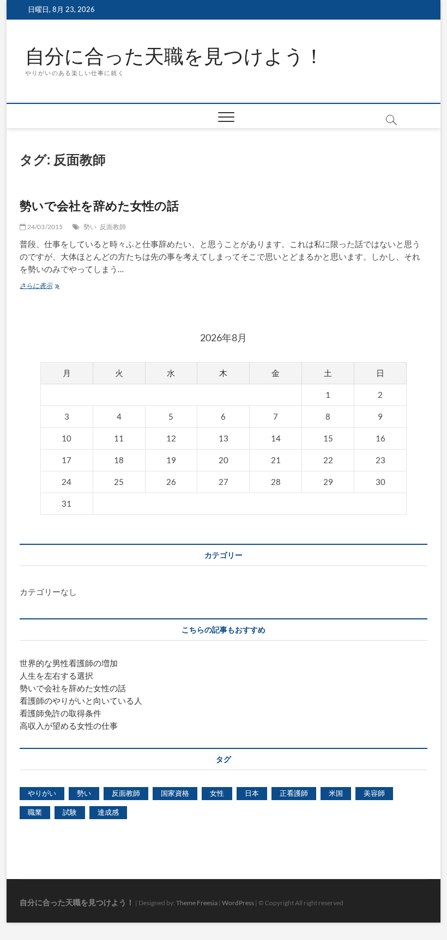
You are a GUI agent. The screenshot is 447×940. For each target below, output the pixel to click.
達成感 (108, 812)
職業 (35, 812)
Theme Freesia (197, 903)
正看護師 (294, 793)
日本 (252, 793)
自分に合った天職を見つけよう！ (174, 56)
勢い (89, 227)
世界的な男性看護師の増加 (69, 663)
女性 (217, 793)
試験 (70, 812)
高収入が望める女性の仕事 (69, 725)
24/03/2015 (44, 227)
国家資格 (175, 793)
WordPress (238, 903)
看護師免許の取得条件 (60, 713)
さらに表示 (39, 286)
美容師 (374, 793)
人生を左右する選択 (56, 675)
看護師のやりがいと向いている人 (81, 700)
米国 (336, 793)
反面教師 (113, 227)
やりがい (42, 793)
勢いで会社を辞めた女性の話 (99, 205)
